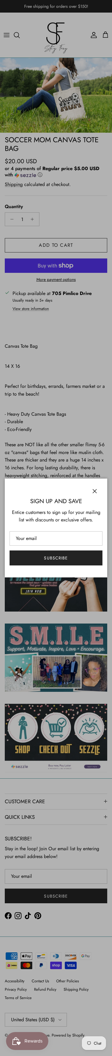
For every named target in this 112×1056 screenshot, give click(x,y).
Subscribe (56, 558)
